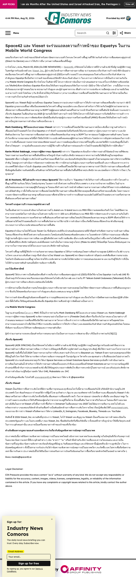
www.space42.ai (43, 377)
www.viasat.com (119, 407)
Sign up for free (28, 563)
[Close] (52, 519)
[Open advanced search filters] (114, 33)
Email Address (15, 551)
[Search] (108, 33)
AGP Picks (9, 4)
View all (129, 4)
